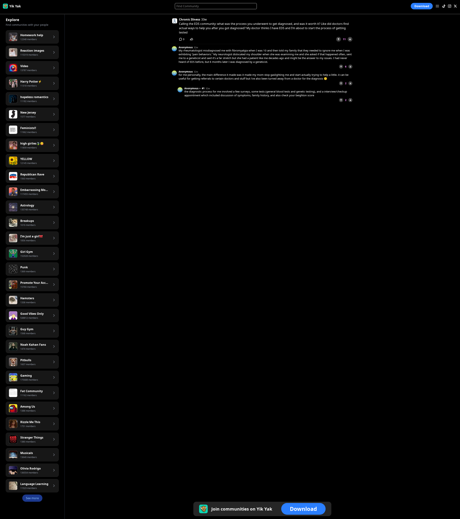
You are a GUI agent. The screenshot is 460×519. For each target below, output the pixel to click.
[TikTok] (444, 6)
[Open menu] (437, 6)
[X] (455, 6)
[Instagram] (449, 6)
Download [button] (421, 6)
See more (32, 498)
